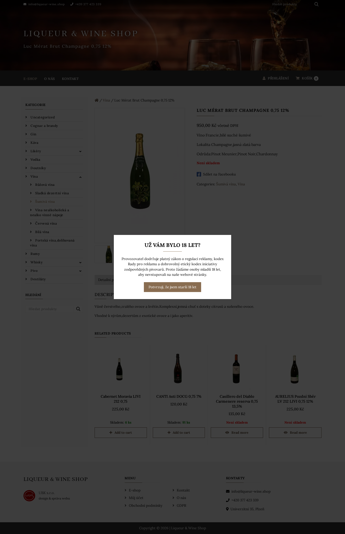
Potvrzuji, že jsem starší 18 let (172, 287)
